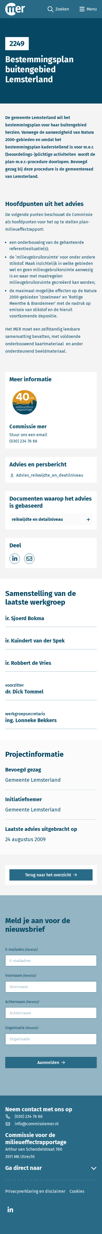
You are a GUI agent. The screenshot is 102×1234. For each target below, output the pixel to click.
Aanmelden (48, 1062)
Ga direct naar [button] (23, 1168)
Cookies (77, 1191)
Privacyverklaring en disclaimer (35, 1191)
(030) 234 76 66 (41, 441)
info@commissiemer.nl (37, 1123)
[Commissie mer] (15, 9)
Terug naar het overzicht (48, 874)
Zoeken (58, 9)
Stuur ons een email (48, 434)
